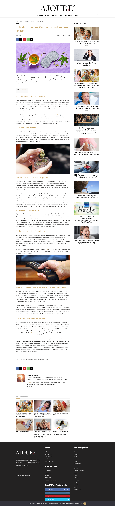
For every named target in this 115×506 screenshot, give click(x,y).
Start (17, 21)
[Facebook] (17, 39)
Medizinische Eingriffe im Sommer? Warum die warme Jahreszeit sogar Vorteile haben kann (42, 415)
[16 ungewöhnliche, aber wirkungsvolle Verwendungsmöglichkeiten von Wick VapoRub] (86, 208)
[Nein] (113, 503)
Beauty (76, 452)
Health (20, 21)
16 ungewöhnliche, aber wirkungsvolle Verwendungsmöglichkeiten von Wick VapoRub (86, 219)
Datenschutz (48, 477)
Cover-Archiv (48, 470)
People (75, 482)
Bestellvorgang (48, 454)
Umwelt (76, 487)
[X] (20, 39)
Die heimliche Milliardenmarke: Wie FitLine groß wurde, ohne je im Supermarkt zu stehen (24, 415)
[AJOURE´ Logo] (57, 8)
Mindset (76, 477)
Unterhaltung (77, 489)
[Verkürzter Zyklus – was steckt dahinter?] (24, 425)
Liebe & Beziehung (78, 470)
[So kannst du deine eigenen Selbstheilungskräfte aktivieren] (86, 187)
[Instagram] (29, 386)
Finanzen (76, 456)
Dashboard (47, 459)
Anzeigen (24, 89)
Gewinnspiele (77, 463)
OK (85, 503)
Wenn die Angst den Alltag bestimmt (86, 64)
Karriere (76, 468)
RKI (47, 249)
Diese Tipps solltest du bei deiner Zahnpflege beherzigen (86, 42)
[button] (97, 15)
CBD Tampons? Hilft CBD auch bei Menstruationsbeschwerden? (86, 176)
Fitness (76, 459)
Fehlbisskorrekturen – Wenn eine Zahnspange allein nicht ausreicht (86, 107)
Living (75, 475)
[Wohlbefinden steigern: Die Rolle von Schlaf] (61, 406)
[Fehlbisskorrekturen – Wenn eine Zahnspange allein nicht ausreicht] (86, 98)
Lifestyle (76, 473)
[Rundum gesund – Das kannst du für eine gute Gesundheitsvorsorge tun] (86, 144)
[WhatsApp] (28, 39)
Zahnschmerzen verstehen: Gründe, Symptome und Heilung (86, 242)
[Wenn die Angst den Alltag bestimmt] (86, 55)
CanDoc (57, 115)
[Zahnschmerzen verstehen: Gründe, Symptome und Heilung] (86, 232)
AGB (46, 452)
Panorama (76, 480)
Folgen (67, 492)
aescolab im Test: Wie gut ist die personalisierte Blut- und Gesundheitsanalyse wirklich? (60, 433)
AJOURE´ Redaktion (32, 375)
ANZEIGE (86, 45)
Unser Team (48, 473)
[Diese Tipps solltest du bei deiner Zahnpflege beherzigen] (86, 33)
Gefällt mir (66, 489)
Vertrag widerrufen (49, 461)
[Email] (31, 39)
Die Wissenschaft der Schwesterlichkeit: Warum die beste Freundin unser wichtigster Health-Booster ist (86, 131)
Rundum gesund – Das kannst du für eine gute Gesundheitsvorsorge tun (86, 154)
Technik (76, 484)
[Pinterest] (24, 39)
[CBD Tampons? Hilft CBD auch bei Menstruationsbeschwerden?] (86, 167)
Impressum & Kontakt (50, 480)
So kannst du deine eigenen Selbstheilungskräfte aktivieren (86, 197)
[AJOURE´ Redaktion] (21, 381)
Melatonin (34, 333)
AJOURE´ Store (48, 456)
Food (75, 461)
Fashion (76, 454)
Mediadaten (48, 475)
